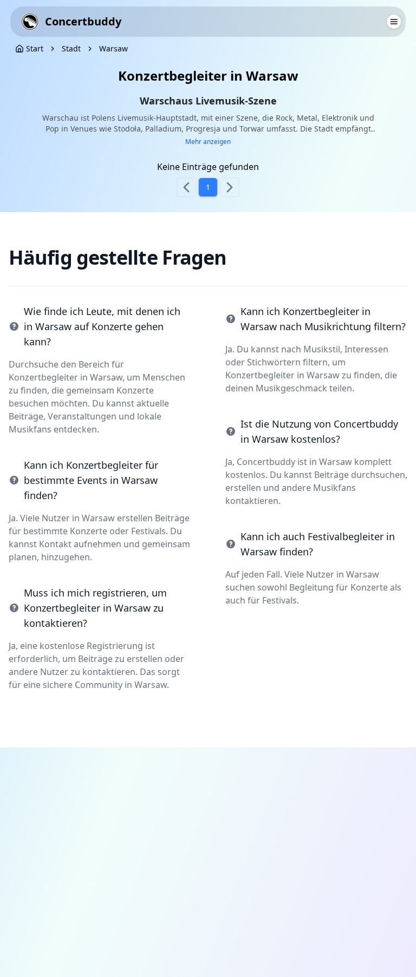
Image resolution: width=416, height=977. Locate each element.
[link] (71, 48)
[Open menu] (393, 21)
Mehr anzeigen (208, 141)
